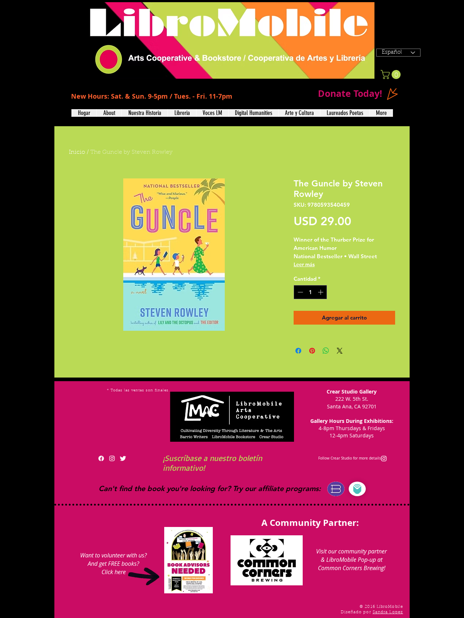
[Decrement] (299, 292)
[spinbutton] (310, 292)
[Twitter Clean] (123, 458)
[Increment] (321, 292)
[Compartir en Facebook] (298, 350)
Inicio (77, 152)
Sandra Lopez (388, 612)
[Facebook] (101, 458)
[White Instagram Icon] (112, 458)
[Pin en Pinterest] (312, 350)
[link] (392, 74)
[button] (108, 113)
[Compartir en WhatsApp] (326, 350)
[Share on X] (339, 350)
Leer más (304, 264)
